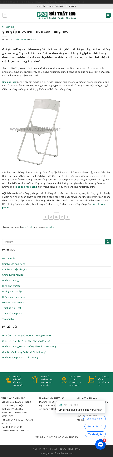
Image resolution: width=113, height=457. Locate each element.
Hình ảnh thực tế (11, 285)
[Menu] (4, 15)
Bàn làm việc (8, 258)
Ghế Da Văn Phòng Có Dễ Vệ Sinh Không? (24, 352)
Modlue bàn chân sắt (13, 302)
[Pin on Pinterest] (56, 217)
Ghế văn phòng (10, 280)
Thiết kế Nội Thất (11, 307)
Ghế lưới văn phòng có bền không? (21, 357)
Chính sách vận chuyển (14, 269)
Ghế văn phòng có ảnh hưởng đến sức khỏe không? (30, 346)
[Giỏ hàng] (108, 15)
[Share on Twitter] (50, 217)
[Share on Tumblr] (67, 217)
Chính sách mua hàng (13, 263)
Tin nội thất (8, 27)
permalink (49, 227)
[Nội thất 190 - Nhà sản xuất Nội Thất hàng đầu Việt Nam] (56, 15)
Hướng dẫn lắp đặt (12, 291)
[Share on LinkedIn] (61, 217)
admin (33, 40)
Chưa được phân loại (13, 274)
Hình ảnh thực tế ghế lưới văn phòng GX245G (26, 335)
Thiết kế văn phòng (12, 313)
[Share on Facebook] (45, 217)
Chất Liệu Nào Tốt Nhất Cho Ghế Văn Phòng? (26, 340)
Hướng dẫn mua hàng (13, 296)
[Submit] (108, 241)
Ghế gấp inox (9, 81)
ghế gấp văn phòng (26, 186)
